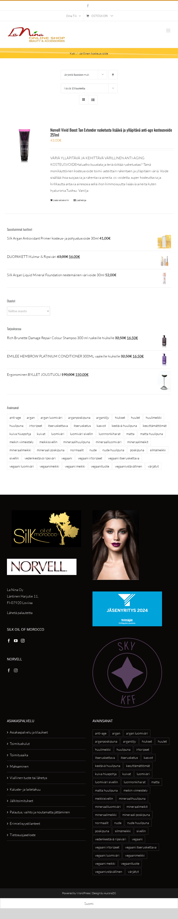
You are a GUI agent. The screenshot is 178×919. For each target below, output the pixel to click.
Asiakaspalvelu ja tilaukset (29, 732)
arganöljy (102, 417)
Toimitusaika (19, 755)
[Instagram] (23, 641)
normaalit (77, 450)
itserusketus (82, 426)
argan (31, 417)
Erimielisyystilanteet (25, 823)
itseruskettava (58, 426)
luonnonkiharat (110, 434)
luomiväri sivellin (81, 434)
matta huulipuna (151, 434)
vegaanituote (100, 466)
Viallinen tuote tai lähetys (28, 778)
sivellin (14, 458)
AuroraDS (110, 893)
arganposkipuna (79, 417)
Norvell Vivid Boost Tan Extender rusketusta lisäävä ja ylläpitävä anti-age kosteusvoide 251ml (111, 132)
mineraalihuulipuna (76, 442)
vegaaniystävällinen (128, 466)
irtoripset (35, 426)
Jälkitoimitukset (21, 801)
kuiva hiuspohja (20, 434)
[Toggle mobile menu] (168, 30)
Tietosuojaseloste (23, 835)
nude (93, 450)
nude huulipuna (113, 450)
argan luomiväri (51, 417)
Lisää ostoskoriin (61, 200)
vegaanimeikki (49, 466)
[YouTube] (16, 641)
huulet (135, 417)
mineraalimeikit (137, 442)
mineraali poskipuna (50, 450)
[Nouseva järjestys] (113, 74)
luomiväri (57, 434)
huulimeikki (154, 417)
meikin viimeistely (22, 442)
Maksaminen (19, 766)
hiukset (120, 417)
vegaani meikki (75, 466)
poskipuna (137, 450)
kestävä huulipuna (124, 426)
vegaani (66, 458)
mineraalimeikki (20, 450)
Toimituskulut (20, 743)
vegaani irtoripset (90, 458)
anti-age (15, 417)
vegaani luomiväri (22, 466)
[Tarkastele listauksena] (92, 99)
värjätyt (153, 466)
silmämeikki (158, 450)
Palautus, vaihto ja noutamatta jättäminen (40, 812)
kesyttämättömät (155, 426)
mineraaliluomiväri (108, 442)
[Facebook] (9, 641)
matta (130, 434)
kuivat (41, 434)
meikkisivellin (48, 442)
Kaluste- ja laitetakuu (25, 789)
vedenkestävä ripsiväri (40, 458)
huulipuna (16, 426)
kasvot (101, 426)
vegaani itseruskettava (123, 458)
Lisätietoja (81, 200)
